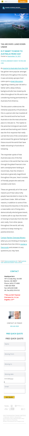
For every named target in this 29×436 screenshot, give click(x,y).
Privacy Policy (14, 420)
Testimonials (6, 417)
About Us (12, 417)
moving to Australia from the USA (15, 68)
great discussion (17, 81)
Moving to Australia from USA (11, 261)
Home (4, 415)
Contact (4, 238)
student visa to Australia (9, 262)
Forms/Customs (6, 418)
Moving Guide (18, 417)
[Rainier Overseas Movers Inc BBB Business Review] (11, 409)
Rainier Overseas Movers (16, 238)
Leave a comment (18, 262)
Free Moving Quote (11, 415)
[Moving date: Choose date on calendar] (4, 382)
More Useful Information (16, 418)
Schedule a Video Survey (21, 415)
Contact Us (8, 420)
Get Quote (9, 397)
